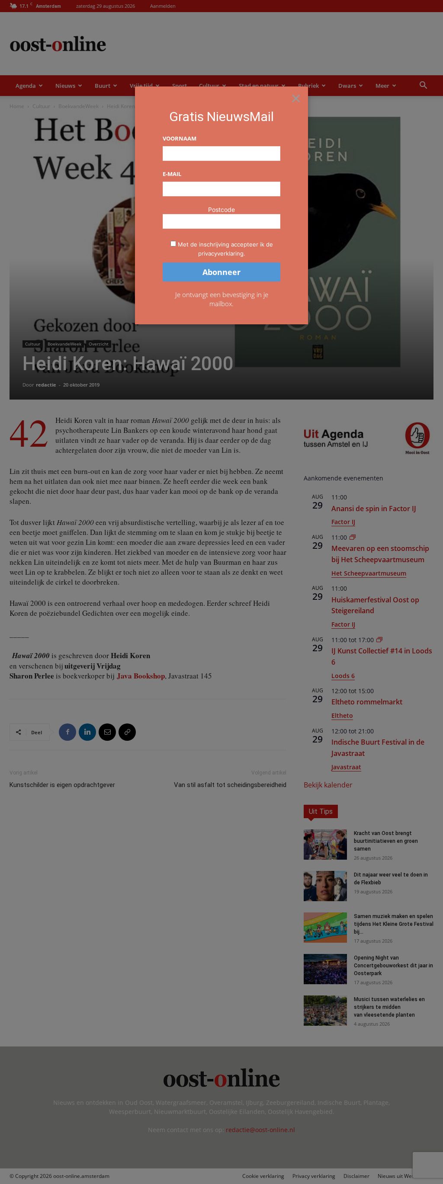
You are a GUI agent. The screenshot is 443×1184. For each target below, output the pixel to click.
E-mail (172, 174)
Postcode (221, 209)
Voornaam (179, 138)
